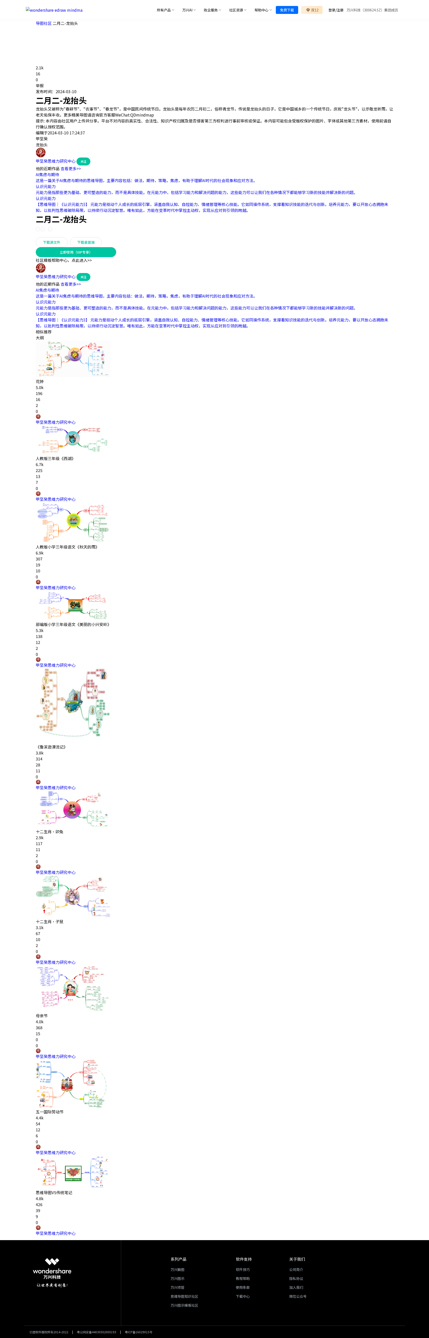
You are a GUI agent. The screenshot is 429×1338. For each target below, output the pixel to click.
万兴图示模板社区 (184, 1305)
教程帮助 (243, 1278)
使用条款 (243, 1287)
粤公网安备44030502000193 (96, 1332)
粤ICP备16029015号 (138, 1332)
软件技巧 (243, 1269)
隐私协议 (296, 1278)
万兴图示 (177, 1278)
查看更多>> (71, 168)
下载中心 (243, 1296)
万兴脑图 (177, 1269)
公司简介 (296, 1269)
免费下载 (287, 9)
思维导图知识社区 (184, 1296)
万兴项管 (177, 1287)
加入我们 (296, 1287)
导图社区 (44, 23)
